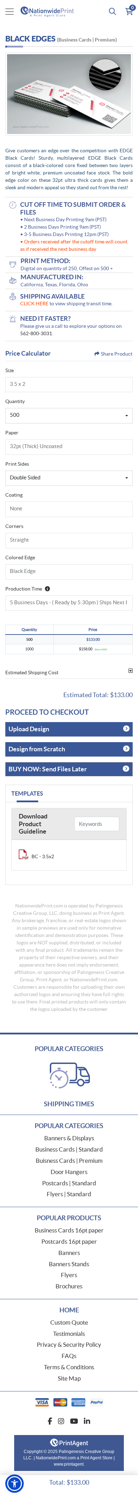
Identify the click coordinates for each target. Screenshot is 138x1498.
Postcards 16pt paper (69, 1241)
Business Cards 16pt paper (69, 1230)
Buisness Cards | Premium (69, 1160)
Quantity (15, 401)
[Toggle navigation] (9, 11)
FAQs (69, 1355)
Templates (27, 793)
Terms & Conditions (69, 1367)
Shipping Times (69, 1104)
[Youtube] (74, 1421)
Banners (69, 1252)
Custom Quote (69, 1322)
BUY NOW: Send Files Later (47, 769)
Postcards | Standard (69, 1183)
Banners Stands (69, 1264)
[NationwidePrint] (48, 11)
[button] (14, 1483)
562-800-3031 (36, 333)
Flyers (69, 1274)
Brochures (69, 1286)
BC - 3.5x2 (42, 856)
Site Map (69, 1378)
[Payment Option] (69, 1402)
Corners (14, 526)
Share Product (116, 354)
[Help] (46, 589)
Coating (14, 495)
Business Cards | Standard (69, 1149)
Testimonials (69, 1333)
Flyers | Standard (69, 1194)
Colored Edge (20, 557)
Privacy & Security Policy (69, 1344)
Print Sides (17, 464)
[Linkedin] (87, 1421)
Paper (11, 432)
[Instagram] (61, 1421)
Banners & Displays (69, 1138)
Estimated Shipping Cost (31, 672)
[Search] (112, 11)
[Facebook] (50, 1421)
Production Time (23, 589)
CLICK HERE (34, 303)
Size (9, 370)
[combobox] (69, 415)
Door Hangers (69, 1171)
